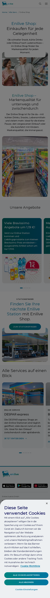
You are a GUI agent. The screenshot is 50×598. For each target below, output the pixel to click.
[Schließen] (47, 503)
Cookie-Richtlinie (30, 566)
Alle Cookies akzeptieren (26, 575)
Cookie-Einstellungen (26, 589)
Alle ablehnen (26, 582)
